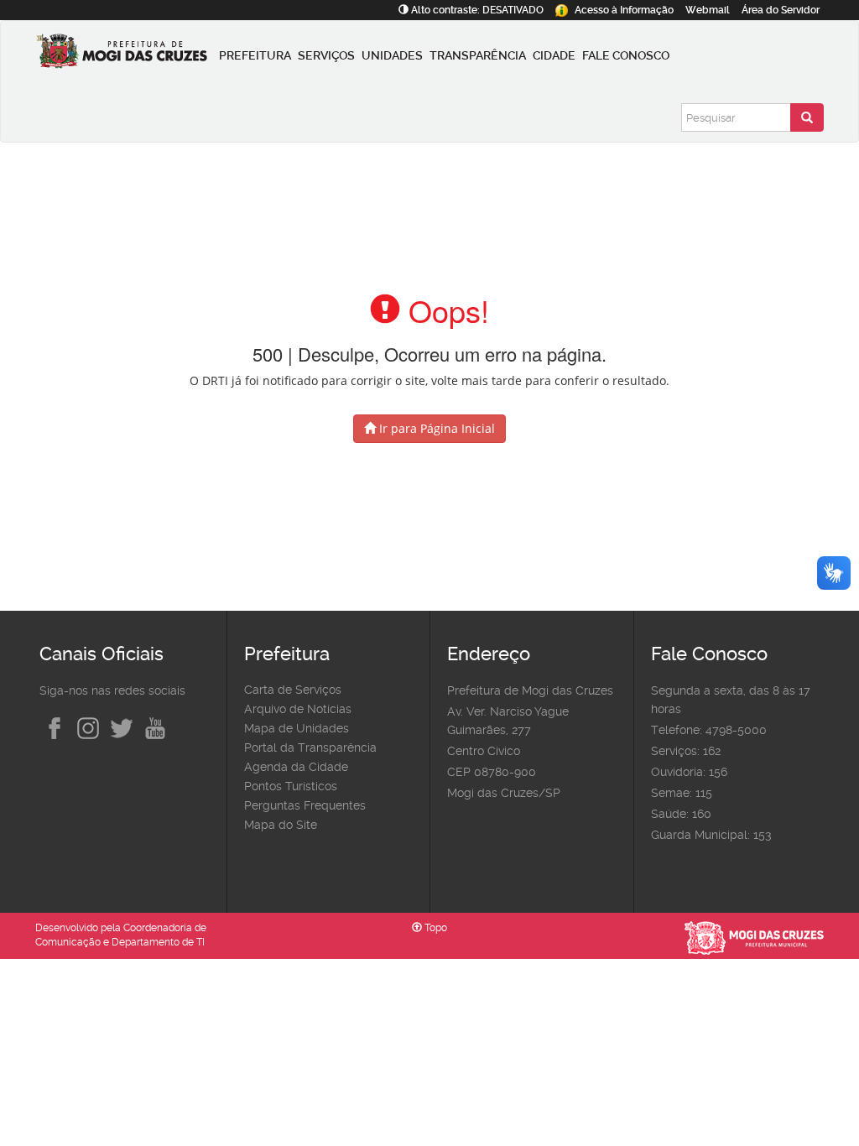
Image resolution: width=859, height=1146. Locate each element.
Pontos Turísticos (290, 786)
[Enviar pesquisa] (807, 117)
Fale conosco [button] (625, 55)
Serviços (326, 55)
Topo (434, 928)
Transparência (478, 55)
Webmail (707, 10)
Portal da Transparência (310, 747)
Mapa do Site (280, 824)
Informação (624, 10)
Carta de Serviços (292, 689)
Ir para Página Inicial (435, 428)
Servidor (781, 10)
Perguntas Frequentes (305, 805)
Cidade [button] (554, 55)
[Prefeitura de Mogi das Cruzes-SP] (125, 55)
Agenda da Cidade (296, 767)
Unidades (392, 55)
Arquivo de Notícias (297, 709)
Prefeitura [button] (255, 55)
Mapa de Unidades (296, 728)
